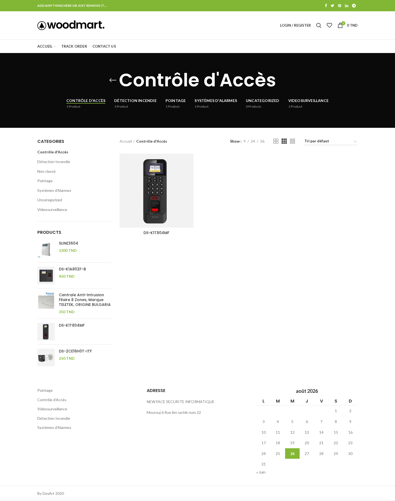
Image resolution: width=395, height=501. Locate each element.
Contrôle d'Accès (52, 152)
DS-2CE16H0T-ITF (75, 351)
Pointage (45, 180)
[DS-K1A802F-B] (46, 275)
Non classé (46, 171)
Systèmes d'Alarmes (54, 190)
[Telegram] (354, 5)
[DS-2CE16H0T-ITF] (46, 357)
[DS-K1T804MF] (46, 331)
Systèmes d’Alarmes (54, 427)
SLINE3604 (68, 243)
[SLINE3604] (46, 249)
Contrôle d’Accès (51, 399)
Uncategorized (49, 199)
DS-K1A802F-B (72, 269)
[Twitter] (332, 5)
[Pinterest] (339, 5)
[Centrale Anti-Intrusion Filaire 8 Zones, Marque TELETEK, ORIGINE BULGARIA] (46, 303)
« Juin (260, 472)
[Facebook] (326, 5)
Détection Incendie (53, 161)
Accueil (126, 141)
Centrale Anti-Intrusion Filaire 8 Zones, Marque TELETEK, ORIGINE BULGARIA (85, 299)
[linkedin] (346, 5)
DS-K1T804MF (156, 232)
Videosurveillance (52, 209)
